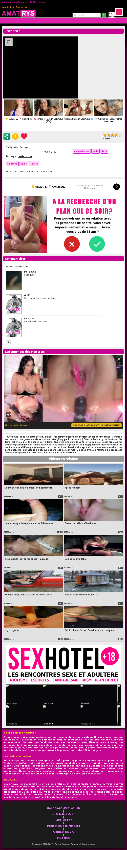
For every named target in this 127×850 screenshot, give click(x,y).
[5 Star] (120, 135)
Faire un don (63, 819)
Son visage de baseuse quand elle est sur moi (49, 450)
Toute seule (11, 436)
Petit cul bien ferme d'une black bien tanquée (89, 630)
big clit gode (12, 630)
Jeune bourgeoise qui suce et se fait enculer (29, 523)
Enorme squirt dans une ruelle (59, 452)
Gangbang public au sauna (67, 439)
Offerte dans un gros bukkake (100, 439)
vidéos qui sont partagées (36, 763)
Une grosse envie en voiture (34, 439)
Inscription (8, 7)
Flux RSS (63, 837)
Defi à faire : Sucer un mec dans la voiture (63, 442)
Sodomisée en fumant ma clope (33, 444)
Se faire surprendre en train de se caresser (28, 594)
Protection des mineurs (63, 825)
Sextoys (24, 147)
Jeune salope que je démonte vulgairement (28, 487)
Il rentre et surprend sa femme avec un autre (91, 447)
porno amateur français (103, 747)
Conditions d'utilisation (63, 808)
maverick (29, 318)
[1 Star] (105, 135)
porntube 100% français (86, 750)
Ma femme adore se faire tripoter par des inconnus (82, 436)
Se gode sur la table (75, 559)
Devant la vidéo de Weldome (80, 523)
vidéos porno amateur (60, 786)
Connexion (22, 7)
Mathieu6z (30, 271)
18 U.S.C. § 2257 (63, 814)
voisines (105, 745)
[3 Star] (112, 135)
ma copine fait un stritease (27, 452)
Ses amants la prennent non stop (71, 444)
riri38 (27, 295)
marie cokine (25, 156)
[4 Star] (116, 135)
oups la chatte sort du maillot (36, 436)
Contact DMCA (63, 831)
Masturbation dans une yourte (81, 594)
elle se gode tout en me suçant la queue (26, 559)
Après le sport (72, 487)
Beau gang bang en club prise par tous (45, 447)
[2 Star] (109, 135)
